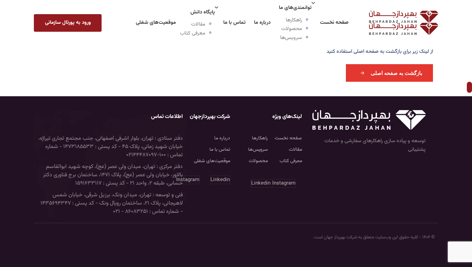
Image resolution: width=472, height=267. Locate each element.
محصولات (291, 29)
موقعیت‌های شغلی (156, 23)
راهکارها (294, 20)
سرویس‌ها (291, 38)
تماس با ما (234, 23)
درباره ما (262, 23)
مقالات (198, 24)
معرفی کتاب (192, 33)
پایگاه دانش (202, 12)
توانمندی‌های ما (295, 8)
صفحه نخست (334, 23)
